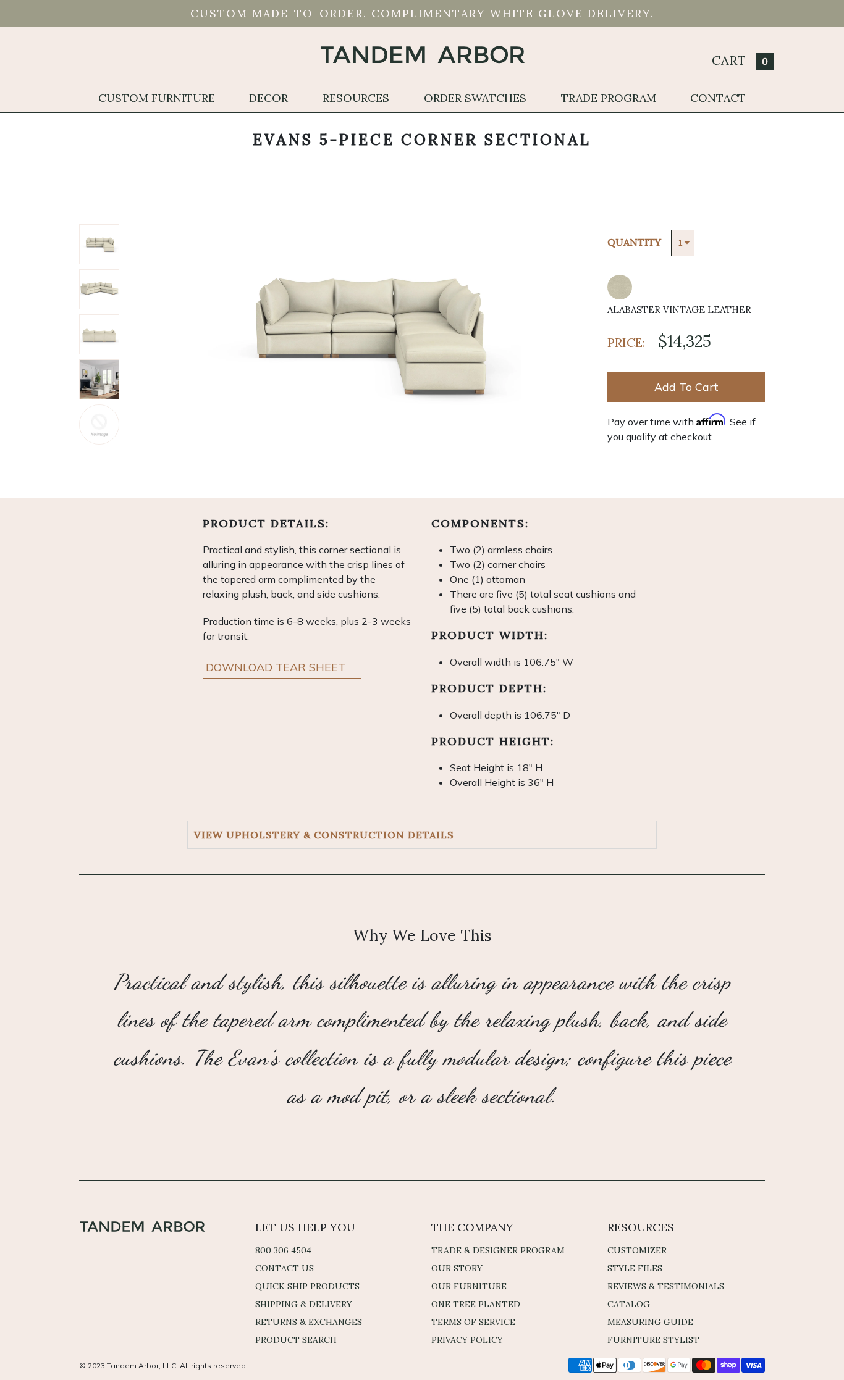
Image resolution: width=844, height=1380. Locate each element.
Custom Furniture (156, 98)
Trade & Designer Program (498, 1250)
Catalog (628, 1304)
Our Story (457, 1268)
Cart (740, 60)
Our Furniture (469, 1286)
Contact (718, 98)
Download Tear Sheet (277, 667)
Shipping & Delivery (303, 1304)
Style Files (634, 1268)
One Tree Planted (475, 1304)
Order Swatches (475, 98)
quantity (634, 242)
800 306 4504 (283, 1250)
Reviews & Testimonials (665, 1286)
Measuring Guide (650, 1322)
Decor (268, 98)
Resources (356, 98)
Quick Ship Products (307, 1286)
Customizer (637, 1250)
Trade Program (608, 98)
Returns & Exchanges (308, 1322)
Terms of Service (473, 1322)
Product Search (296, 1339)
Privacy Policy (467, 1339)
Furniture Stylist (653, 1339)
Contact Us (284, 1268)
